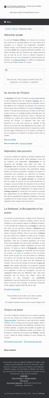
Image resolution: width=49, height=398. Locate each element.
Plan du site (24, 381)
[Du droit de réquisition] (12, 289)
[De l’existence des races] (13, 341)
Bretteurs (36, 101)
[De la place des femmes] (33, 341)
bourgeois (19, 250)
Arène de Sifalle (10, 320)
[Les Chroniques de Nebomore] (24, 6)
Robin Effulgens (17, 378)
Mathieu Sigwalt (30, 378)
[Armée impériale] (26, 143)
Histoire (14, 29)
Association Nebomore (14, 383)
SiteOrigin (42, 393)
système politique (19, 60)
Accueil (7, 29)
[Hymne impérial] (10, 139)
